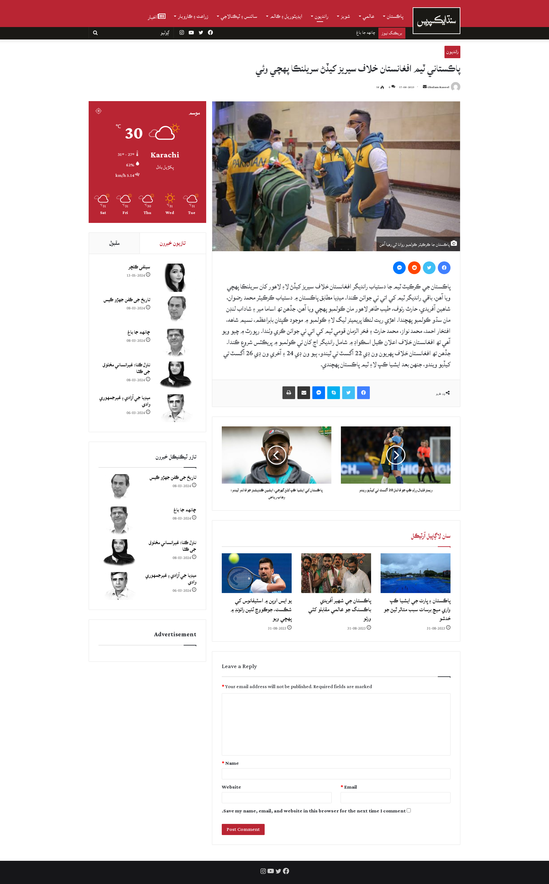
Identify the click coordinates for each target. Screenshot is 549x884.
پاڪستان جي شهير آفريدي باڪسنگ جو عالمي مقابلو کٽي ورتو (339, 609)
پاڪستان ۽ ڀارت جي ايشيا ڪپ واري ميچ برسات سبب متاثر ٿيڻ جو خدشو (417, 609)
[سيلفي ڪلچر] (175, 278)
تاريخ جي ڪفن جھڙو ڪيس (127, 299)
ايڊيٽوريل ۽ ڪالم (286, 16)
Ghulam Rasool (438, 87)
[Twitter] (429, 267)
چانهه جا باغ (138, 332)
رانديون (321, 16)
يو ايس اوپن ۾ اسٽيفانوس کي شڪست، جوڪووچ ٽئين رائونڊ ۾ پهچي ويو (261, 609)
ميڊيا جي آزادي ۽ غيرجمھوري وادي (124, 401)
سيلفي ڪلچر (139, 267)
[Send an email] (425, 87)
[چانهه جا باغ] (175, 343)
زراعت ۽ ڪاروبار (193, 16)
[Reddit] (414, 267)
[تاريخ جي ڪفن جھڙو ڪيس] (175, 310)
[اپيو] (288, 392)
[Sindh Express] (436, 20)
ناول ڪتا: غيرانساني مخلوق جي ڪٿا (347, 32)
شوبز (345, 16)
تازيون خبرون (173, 243)
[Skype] (333, 392)
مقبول (114, 243)
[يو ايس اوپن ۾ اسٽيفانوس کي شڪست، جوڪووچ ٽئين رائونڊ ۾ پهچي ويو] (257, 573)
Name (230, 763)
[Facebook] (444, 267)
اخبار (153, 17)
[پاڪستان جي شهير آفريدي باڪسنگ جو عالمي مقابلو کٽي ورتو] (336, 573)
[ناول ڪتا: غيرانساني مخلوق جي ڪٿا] (175, 376)
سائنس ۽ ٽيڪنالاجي (239, 16)
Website (231, 787)
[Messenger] (399, 267)
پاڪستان (395, 16)
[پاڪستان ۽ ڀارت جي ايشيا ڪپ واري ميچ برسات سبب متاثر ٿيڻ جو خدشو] (416, 573)
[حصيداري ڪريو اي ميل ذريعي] (303, 392)
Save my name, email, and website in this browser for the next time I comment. (314, 811)
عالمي (368, 16)
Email (349, 787)
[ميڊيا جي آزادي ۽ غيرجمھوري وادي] (175, 408)
